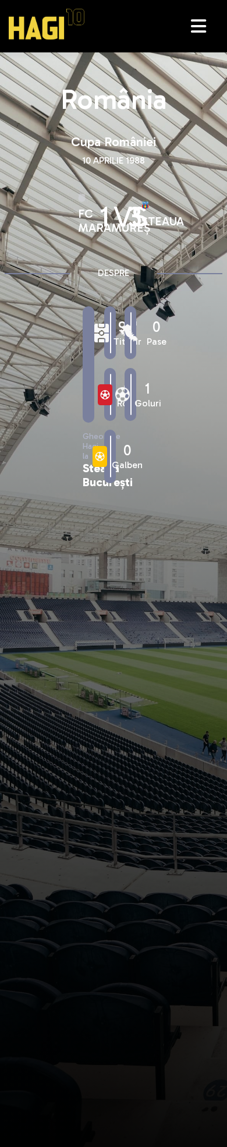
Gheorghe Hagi (46, 24)
